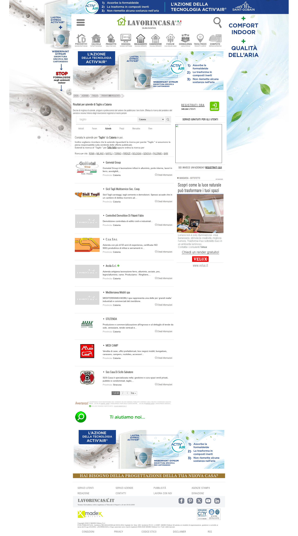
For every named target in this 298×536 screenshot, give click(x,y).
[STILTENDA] (87, 331)
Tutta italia (111, 147)
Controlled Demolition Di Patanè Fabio (125, 215)
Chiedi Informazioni (164, 175)
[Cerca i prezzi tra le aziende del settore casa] (200, 40)
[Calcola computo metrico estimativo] (215, 40)
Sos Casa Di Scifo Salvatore (119, 372)
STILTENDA (111, 319)
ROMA (92, 153)
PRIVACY (118, 532)
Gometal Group (113, 162)
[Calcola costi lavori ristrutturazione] (96, 40)
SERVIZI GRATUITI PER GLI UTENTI (200, 119)
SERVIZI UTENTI (86, 488)
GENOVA (147, 153)
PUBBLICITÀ (160, 488)
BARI (166, 153)
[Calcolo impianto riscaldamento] (140, 40)
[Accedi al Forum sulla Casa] (170, 40)
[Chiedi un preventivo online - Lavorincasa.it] (123, 422)
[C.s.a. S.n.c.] (87, 251)
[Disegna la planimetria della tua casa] (126, 40)
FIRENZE (127, 153)
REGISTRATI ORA (193, 105)
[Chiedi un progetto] (111, 40)
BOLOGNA (136, 153)
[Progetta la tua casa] (149, 477)
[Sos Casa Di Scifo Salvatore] (87, 384)
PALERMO (157, 153)
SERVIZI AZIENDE (124, 488)
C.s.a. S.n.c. (112, 239)
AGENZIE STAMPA (201, 488)
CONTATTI (121, 493)
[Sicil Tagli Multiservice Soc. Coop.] (87, 201)
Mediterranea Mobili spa (118, 292)
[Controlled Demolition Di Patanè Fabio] (87, 227)
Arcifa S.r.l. (111, 266)
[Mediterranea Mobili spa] (87, 304)
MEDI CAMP (112, 345)
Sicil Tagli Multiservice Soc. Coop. (123, 189)
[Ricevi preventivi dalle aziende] (81, 40)
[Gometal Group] (87, 174)
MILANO (100, 153)
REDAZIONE (83, 493)
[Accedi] (214, 110)
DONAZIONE (198, 493)
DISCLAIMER (179, 532)
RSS (210, 532)
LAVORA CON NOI (163, 493)
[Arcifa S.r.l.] (87, 277)
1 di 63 (116, 393)
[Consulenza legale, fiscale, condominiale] (185, 40)
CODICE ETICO (149, 532)
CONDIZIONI (88, 532)
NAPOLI (109, 153)
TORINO (117, 153)
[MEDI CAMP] (87, 357)
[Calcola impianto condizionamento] (155, 40)
